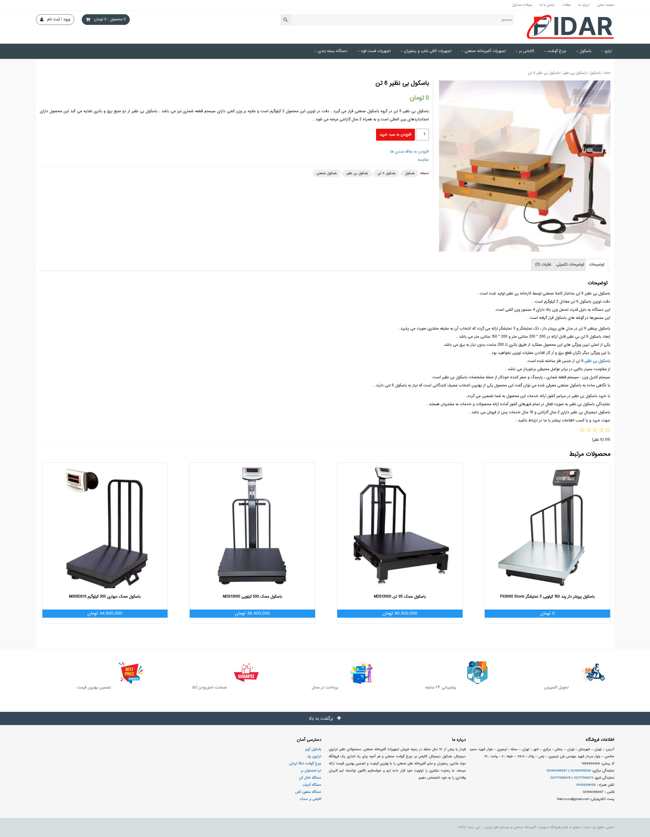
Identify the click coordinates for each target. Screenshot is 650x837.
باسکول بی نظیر (574, 73)
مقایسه (423, 159)
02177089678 (560, 778)
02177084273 (583, 778)
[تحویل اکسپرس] (556, 672)
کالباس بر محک (310, 799)
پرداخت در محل (325, 687)
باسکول (585, 51)
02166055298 (581, 771)
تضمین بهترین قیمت (94, 687)
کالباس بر (526, 51)
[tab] (596, 265)
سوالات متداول (522, 5)
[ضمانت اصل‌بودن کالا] (209, 672)
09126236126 (586, 785)
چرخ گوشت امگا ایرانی (305, 764)
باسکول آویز (313, 749)
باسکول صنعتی (326, 173)
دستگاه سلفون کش (308, 792)
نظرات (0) (543, 264)
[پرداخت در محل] (325, 672)
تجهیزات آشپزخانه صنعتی (485, 51)
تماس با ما (547, 5)
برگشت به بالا (321, 719)
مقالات (566, 5)
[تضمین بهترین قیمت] (93, 672)
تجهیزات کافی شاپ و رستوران (427, 51)
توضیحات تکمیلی (570, 264)
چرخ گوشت (556, 51)
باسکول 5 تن (386, 173)
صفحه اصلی (605, 5)
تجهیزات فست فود (376, 51)
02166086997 (556, 771)
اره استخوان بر (311, 771)
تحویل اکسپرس (556, 687)
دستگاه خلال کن (310, 778)
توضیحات (596, 264)
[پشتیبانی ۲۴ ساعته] (440, 672)
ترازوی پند (314, 756)
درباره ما (584, 5)
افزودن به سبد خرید (395, 134)
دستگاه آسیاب (311, 785)
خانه (607, 73)
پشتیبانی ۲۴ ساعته (440, 687)
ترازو (608, 51)
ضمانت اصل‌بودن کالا (209, 687)
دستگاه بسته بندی (332, 51)
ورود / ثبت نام (58, 19)
